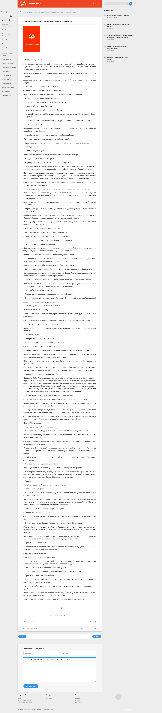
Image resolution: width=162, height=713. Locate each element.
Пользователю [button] (80, 695)
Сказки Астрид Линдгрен (6, 35)
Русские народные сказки (7, 54)
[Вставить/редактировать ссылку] (55, 659)
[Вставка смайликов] (52, 659)
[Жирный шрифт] (25, 659)
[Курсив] (28, 659)
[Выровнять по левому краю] (35, 659)
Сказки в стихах (6, 95)
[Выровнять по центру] (38, 659)
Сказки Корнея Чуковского (6, 48)
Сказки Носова (6, 59)
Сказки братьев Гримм (9, 67)
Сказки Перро (6, 71)
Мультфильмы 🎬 (6, 16)
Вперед (96, 636)
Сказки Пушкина (7, 75)
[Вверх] (118, 697)
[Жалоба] (82, 628)
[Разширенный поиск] (127, 3)
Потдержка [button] (50, 695)
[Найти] (130, 3)
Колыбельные (6, 30)
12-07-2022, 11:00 (32, 628)
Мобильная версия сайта (25, 702)
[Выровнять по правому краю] (41, 659)
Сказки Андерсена (7, 63)
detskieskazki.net (33, 709)
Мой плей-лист (6, 91)
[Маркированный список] (45, 659)
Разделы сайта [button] (22, 695)
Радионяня (5, 79)
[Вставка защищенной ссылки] (58, 659)
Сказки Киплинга (7, 40)
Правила (77, 700)
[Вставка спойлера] (64, 659)
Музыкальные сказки (8, 87)
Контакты (70, 4)
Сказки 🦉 (4, 12)
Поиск (19, 698)
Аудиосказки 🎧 (5, 20)
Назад (22, 636)
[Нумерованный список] (48, 659)
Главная (61, 4)
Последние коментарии (24, 700)
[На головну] (21, 12)
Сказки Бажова (6, 83)
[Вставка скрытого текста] (67, 659)
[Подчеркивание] (31, 659)
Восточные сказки (7, 44)
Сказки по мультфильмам (6, 25)
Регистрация (78, 702)
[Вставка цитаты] (61, 659)
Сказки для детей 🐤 (33, 12)
